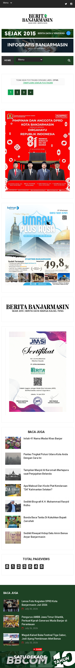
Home (7, 60)
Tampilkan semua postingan (38, 83)
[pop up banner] (37, 666)
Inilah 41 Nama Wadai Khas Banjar (43, 438)
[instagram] (71, 4)
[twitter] (66, 4)
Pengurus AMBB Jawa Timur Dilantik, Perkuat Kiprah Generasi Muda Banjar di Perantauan (44, 621)
